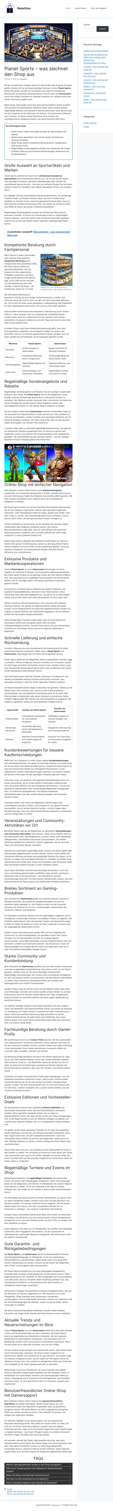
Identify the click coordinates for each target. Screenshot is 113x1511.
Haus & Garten (80, 8)
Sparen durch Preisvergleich (96, 51)
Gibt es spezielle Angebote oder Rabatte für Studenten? (31, 1483)
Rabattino (24, 8)
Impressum (55, 1505)
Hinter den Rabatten (98, 8)
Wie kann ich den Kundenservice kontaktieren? (27, 1479)
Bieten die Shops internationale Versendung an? (28, 1475)
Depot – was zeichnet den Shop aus (20, 1494)
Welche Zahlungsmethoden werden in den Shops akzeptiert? (33, 1464)
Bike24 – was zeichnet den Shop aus (20, 1491)
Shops (68, 8)
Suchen (87, 24)
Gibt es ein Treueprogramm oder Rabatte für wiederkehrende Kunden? (34, 1469)
